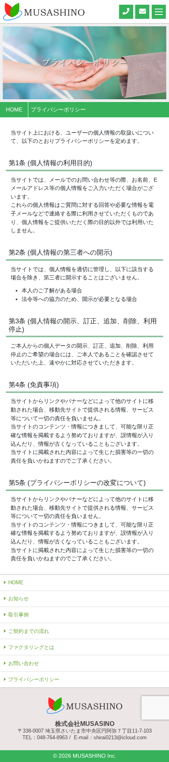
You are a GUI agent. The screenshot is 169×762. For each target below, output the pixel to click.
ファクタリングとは (31, 647)
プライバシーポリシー (33, 679)
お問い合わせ (23, 663)
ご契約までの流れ (28, 631)
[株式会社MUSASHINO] (43, 11)
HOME (16, 582)
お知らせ (18, 599)
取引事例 (18, 615)
